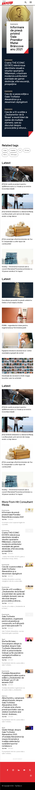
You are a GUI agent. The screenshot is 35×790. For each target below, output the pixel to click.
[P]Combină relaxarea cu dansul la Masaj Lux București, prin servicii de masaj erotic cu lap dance (17, 214)
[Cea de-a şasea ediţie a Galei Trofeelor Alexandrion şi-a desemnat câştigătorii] (29, 565)
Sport (3, 639)
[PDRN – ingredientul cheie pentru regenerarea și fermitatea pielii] (17, 315)
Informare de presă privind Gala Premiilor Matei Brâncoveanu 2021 (17, 38)
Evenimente (14, 24)
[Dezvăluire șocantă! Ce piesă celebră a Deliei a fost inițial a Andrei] (17, 290)
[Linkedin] (18, 770)
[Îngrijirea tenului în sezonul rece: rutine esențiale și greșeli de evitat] (17, 340)
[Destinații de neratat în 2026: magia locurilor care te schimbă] (17, 366)
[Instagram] (13, 770)
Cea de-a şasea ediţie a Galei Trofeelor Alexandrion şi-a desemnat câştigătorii (16, 98)
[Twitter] (30, 770)
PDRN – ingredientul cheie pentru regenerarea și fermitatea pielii (15, 326)
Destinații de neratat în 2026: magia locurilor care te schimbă (16, 377)
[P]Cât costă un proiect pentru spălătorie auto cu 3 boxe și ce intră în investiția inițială (16, 186)
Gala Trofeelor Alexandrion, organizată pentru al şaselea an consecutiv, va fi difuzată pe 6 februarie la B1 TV (13, 621)
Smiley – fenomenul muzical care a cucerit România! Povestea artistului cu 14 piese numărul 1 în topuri (17, 269)
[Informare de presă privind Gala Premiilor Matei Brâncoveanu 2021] (29, 510)
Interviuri (4, 696)
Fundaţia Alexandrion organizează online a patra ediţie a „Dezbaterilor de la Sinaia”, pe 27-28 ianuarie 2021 (13, 678)
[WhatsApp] (30, 775)
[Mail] (24, 770)
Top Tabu (4, 519)
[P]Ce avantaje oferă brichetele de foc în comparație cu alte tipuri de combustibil (17, 241)
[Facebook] (7, 770)
